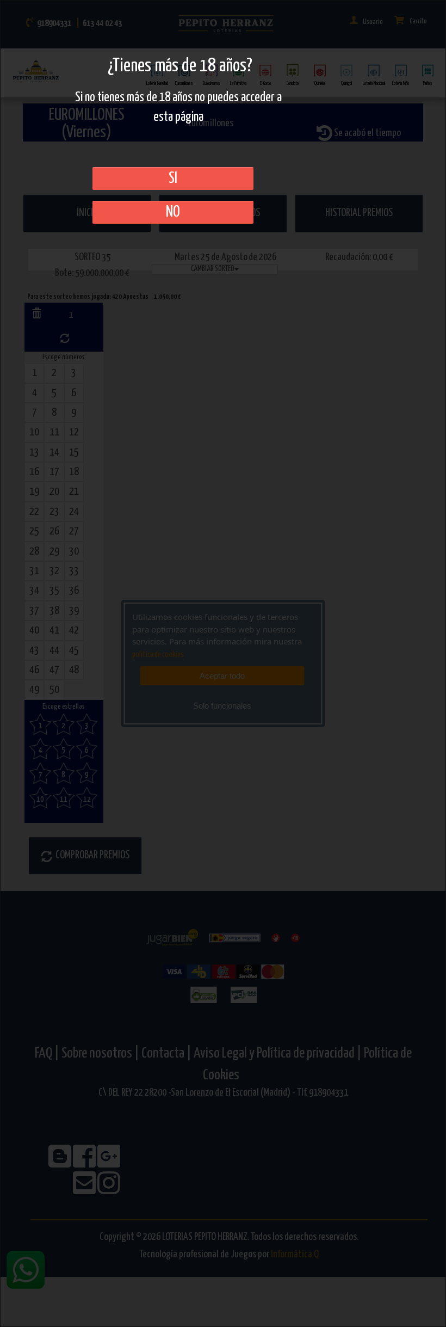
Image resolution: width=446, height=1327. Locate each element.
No (173, 212)
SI (173, 178)
